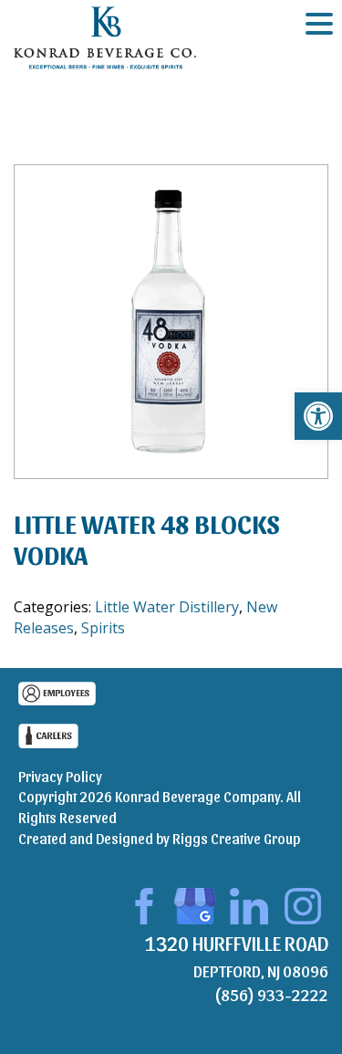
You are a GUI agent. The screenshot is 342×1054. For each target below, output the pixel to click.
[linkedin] (249, 903)
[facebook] (141, 903)
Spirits (103, 628)
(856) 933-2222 (271, 994)
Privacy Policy (60, 776)
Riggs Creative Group (236, 838)
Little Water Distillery (167, 607)
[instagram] (302, 903)
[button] (318, 416)
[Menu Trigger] (319, 23)
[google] (195, 903)
